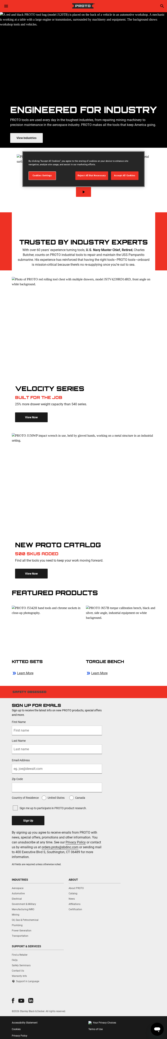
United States (56, 797)
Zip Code (17, 779)
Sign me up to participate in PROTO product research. (53, 808)
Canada (80, 797)
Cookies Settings (42, 175)
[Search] (162, 6)
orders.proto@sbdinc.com (60, 847)
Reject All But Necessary (92, 175)
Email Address (21, 760)
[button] (13, 1000)
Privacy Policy (76, 842)
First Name (19, 722)
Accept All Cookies (124, 175)
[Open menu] (6, 6)
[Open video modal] (83, 191)
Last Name (19, 740)
